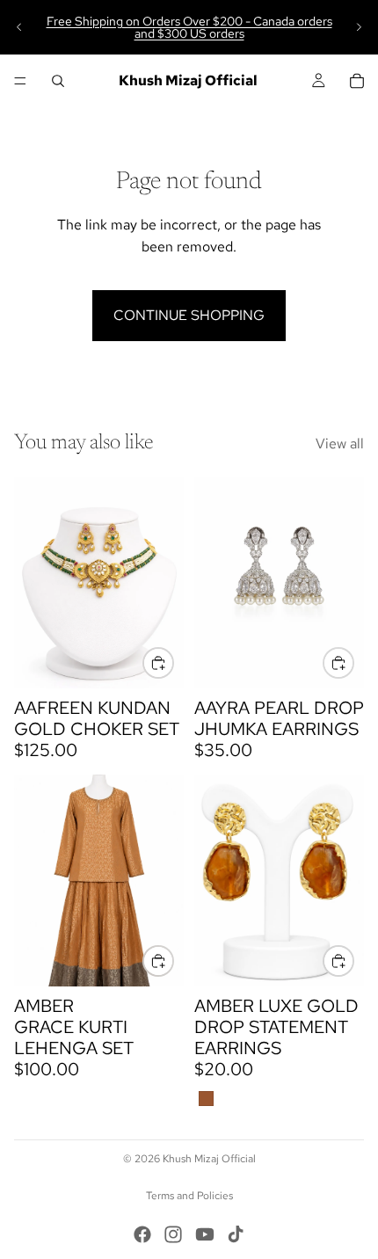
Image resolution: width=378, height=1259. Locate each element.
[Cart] (357, 81)
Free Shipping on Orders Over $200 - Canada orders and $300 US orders (189, 27)
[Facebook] (142, 1234)
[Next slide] (358, 27)
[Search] (58, 81)
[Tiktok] (235, 1234)
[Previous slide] (19, 27)
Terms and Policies (189, 1196)
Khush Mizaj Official (209, 1159)
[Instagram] (173, 1234)
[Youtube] (204, 1234)
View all (340, 443)
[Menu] (20, 81)
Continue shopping (189, 315)
